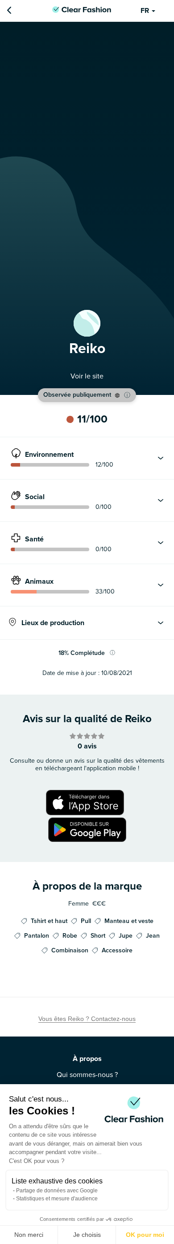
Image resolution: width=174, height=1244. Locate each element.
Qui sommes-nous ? (87, 1074)
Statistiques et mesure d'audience (57, 1198)
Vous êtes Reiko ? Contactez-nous (87, 1018)
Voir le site (87, 376)
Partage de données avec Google (57, 1190)
